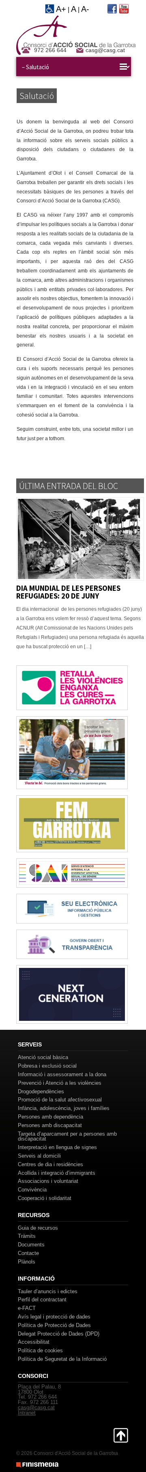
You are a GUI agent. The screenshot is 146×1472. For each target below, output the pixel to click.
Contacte (28, 1253)
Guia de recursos (38, 1228)
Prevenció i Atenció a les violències (59, 1083)
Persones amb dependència (50, 1117)
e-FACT (27, 1308)
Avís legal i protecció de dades (54, 1317)
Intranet (27, 1413)
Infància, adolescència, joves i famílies (64, 1108)
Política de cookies (40, 1350)
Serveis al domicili (39, 1156)
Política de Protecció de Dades (54, 1325)
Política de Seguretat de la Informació (62, 1359)
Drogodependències (41, 1091)
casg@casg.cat (105, 50)
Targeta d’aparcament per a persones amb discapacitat (67, 1136)
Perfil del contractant (42, 1300)
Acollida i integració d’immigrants (56, 1173)
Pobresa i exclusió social (47, 1066)
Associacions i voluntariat (48, 1181)
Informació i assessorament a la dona (62, 1074)
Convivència (32, 1190)
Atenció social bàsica (43, 1057)
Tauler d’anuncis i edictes (47, 1291)
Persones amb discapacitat (50, 1125)
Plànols (26, 1262)
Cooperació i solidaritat (44, 1198)
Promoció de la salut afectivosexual (60, 1100)
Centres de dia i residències (50, 1164)
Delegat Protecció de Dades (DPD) (58, 1334)
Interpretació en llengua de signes (57, 1147)
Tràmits (27, 1236)
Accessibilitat (33, 1342)
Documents (31, 1245)
